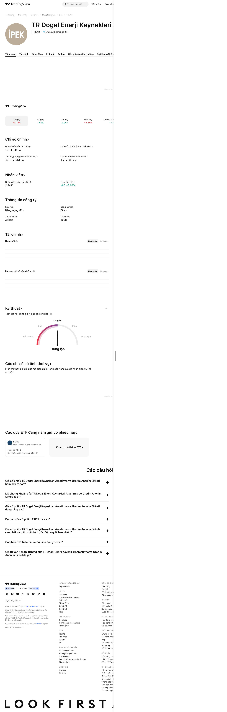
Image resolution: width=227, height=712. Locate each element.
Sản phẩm (96, 4)
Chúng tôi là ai (108, 634)
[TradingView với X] (7, 594)
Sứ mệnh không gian (110, 637)
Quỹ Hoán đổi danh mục (69, 597)
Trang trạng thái (108, 690)
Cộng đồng (110, 4)
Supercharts (64, 586)
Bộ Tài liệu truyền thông (112, 648)
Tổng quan (106, 603)
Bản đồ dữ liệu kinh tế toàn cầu (72, 659)
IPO (60, 642)
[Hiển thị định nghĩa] (32, 146)
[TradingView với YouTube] (17, 594)
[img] (66, 32)
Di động (62, 670)
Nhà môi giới (107, 606)
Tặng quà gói (107, 595)
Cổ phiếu (63, 594)
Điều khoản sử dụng (110, 670)
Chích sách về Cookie (111, 679)
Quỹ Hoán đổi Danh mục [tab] (109, 54)
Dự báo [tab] (61, 54)
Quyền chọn (64, 656)
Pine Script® (64, 662)
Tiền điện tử (64, 603)
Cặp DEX (63, 609)
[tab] (92, 241)
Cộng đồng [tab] (37, 54)
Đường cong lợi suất (67, 653)
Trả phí (105, 589)
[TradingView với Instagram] (23, 594)
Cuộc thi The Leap (109, 612)
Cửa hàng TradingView (111, 656)
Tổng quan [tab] (10, 54)
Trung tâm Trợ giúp (110, 642)
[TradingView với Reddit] (44, 594)
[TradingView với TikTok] (38, 594)
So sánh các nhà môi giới (112, 609)
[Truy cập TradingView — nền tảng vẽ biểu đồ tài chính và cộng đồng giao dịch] (16, 106)
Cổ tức (62, 639)
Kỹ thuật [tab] (50, 54)
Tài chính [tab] (24, 54)
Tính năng (106, 586)
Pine (61, 612)
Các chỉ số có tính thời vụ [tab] (81, 54)
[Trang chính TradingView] (17, 4)
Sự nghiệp (106, 645)
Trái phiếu (63, 600)
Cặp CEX (63, 606)
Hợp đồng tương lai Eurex (113, 623)
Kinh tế (62, 634)
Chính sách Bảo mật (110, 676)
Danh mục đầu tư (66, 650)
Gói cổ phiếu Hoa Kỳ (110, 626)
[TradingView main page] (15, 584)
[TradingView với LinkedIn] (28, 594)
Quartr (38, 624)
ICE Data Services (31, 606)
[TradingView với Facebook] (12, 594)
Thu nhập (63, 637)
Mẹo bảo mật (107, 685)
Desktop (62, 673)
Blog (103, 639)
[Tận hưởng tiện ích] (106, 308)
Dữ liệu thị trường (109, 592)
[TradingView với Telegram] (33, 594)
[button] (103, 4)
